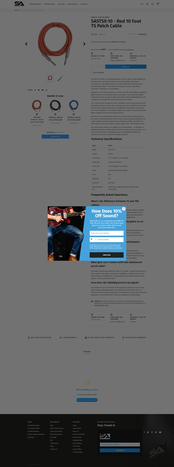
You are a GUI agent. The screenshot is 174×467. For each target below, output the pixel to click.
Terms (98, 249)
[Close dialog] (123, 209)
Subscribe (106, 255)
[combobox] (93, 239)
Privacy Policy (93, 249)
